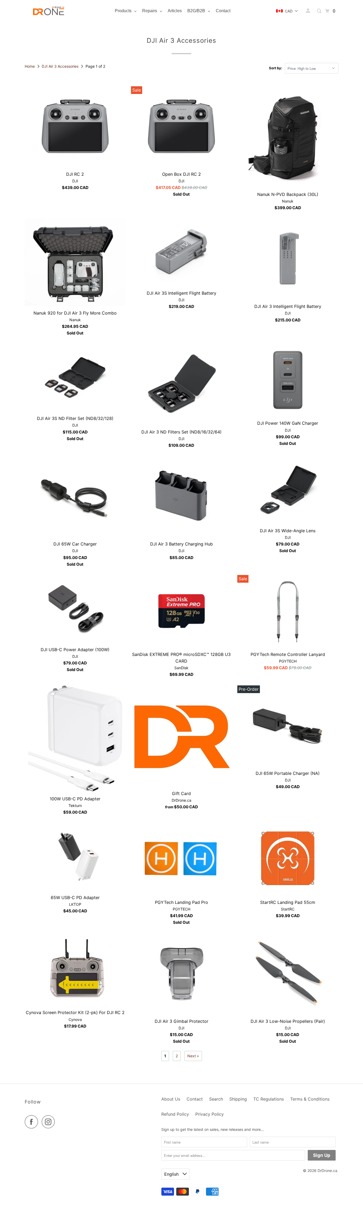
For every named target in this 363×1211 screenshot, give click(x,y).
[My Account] (308, 11)
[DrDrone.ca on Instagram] (50, 1121)
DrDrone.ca (327, 1170)
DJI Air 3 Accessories (60, 66)
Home (30, 66)
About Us (170, 1099)
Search (216, 1099)
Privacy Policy (209, 1114)
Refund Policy (175, 1114)
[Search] (319, 11)
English (172, 1174)
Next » (193, 1056)
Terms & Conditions (310, 1099)
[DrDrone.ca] (49, 11)
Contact (195, 1099)
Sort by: (275, 68)
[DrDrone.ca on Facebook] (33, 1121)
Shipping (238, 1099)
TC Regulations (268, 1099)
